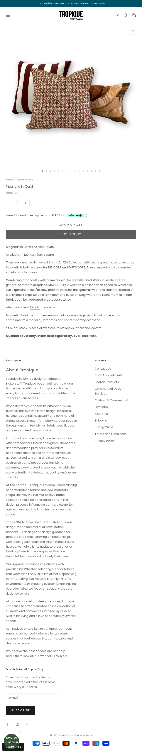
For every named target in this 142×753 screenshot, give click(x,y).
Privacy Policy (105, 441)
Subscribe (20, 710)
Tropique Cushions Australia (19, 179)
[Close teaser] (20, 733)
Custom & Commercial (111, 400)
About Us (101, 414)
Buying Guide (104, 427)
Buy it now (71, 234)
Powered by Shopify (83, 735)
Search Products (107, 382)
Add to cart (71, 225)
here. (93, 336)
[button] (11, 741)
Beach (35, 307)
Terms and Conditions (110, 434)
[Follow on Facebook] (8, 724)
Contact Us (103, 368)
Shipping (101, 420)
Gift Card (101, 407)
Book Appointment (108, 375)
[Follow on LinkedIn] (27, 724)
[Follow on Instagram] (17, 724)
